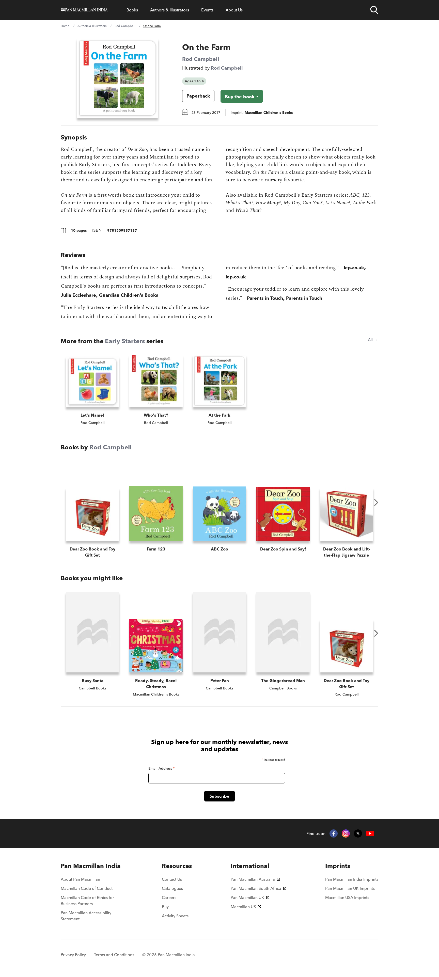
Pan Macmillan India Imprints (351, 879)
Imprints (337, 866)
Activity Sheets (175, 915)
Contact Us (172, 879)
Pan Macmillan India (91, 866)
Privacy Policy (73, 954)
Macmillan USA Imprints (347, 897)
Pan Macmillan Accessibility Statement (86, 915)
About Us (234, 9)
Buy (165, 906)
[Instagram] (346, 833)
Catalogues (172, 888)
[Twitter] (358, 833)
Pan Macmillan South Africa (256, 888)
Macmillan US (243, 906)
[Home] (84, 10)
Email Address (161, 768)
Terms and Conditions (114, 954)
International (250, 866)
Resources (177, 866)
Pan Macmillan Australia (253, 879)
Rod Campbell (125, 26)
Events (207, 9)
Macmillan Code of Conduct (87, 888)
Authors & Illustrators (169, 9)
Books (132, 9)
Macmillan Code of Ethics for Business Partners (87, 900)
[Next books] (376, 502)
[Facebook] (334, 833)
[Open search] (374, 10)
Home (65, 26)
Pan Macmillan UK (247, 897)
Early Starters (125, 341)
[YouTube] (370, 834)
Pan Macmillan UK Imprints (350, 888)
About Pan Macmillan (80, 879)
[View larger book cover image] (117, 78)
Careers (169, 897)
